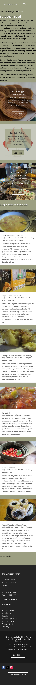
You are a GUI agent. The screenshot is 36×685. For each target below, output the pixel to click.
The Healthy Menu (16, 240)
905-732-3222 (10, 592)
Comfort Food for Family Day (12, 236)
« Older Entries (5, 556)
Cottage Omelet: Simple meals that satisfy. (17, 356)
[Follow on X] (7, 667)
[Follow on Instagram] (11, 667)
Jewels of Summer (8, 468)
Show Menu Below (18, 674)
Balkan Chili (6, 413)
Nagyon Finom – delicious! (11, 296)
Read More (18, 655)
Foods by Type (18, 91)
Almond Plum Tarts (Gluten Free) (14, 525)
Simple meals (7, 360)
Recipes (11, 300)
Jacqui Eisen (8, 238)
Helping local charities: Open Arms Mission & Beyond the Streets (18, 639)
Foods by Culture (18, 133)
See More (18, 113)
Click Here (12, 599)
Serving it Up (7, 472)
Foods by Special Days (18, 172)
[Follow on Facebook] (3, 667)
